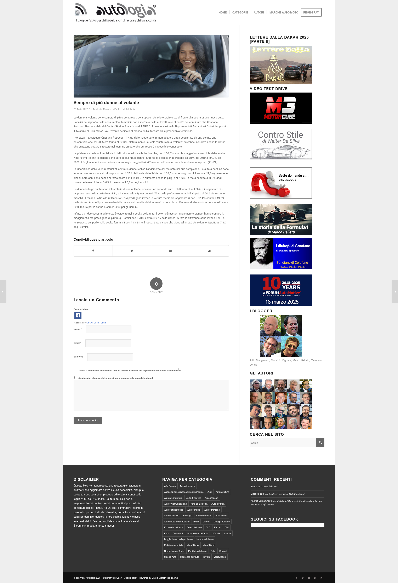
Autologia (97, 109)
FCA (208, 527)
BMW (196, 521)
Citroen (206, 521)
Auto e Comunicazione (175, 503)
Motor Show (193, 544)
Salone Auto (170, 556)
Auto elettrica (217, 503)
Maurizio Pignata (281, 360)
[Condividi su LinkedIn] (170, 250)
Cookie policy (130, 577)
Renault (223, 551)
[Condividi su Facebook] (93, 250)
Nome (78, 329)
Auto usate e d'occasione (176, 521)
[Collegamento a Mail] (321, 577)
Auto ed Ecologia (199, 503)
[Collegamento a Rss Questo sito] (315, 577)
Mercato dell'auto (111, 109)
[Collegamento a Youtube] (309, 577)
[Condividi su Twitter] (132, 250)
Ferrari (217, 527)
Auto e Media (193, 509)
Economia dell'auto (173, 527)
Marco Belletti (301, 360)
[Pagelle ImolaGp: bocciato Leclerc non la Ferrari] (3, 291)
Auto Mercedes (203, 515)
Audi (209, 491)
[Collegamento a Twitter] (303, 577)
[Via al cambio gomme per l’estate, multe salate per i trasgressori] (395, 291)
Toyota (206, 556)
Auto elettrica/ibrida (173, 509)
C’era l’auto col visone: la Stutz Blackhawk (284, 493)
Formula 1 (178, 533)
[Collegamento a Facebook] (296, 577)
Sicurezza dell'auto (189, 556)
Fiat (227, 527)
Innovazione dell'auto (197, 533)
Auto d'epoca (211, 497)
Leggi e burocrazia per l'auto (178, 539)
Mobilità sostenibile (173, 544)
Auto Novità (221, 515)
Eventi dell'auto (194, 527)
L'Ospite (216, 533)
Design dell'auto (222, 521)
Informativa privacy (112, 577)
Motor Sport (209, 544)
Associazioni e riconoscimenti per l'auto (184, 491)
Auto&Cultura (222, 491)
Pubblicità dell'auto (197, 551)
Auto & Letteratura (173, 497)
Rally (212, 551)
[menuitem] (222, 12)
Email (77, 343)
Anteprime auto (187, 486)
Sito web (78, 356)
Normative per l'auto (174, 551)
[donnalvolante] (151, 66)
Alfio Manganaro (259, 360)
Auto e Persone (212, 509)
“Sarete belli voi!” (270, 486)
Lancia (227, 533)
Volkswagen (220, 556)
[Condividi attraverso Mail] (209, 250)
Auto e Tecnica (171, 515)
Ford (166, 533)
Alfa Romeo (170, 486)
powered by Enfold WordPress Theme (159, 577)
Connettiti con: (82, 309)
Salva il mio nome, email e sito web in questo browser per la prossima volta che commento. (129, 370)
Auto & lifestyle (193, 497)
